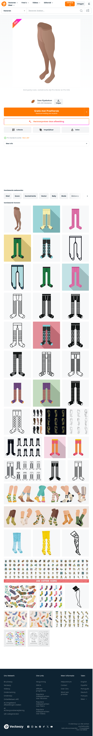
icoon (17, 196)
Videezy (7, 689)
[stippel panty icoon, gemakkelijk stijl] (75, 335)
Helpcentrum (66, 682)
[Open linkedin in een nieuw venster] (36, 727)
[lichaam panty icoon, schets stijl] (75, 364)
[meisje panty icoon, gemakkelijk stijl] (75, 306)
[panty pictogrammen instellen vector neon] (55, 422)
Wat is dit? (25, 138)
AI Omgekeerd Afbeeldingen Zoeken (12, 704)
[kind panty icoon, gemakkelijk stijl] (55, 471)
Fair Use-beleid (80, 730)
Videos (35, 2)
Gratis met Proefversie (46, 111)
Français (82, 696)
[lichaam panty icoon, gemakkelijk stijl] (46, 306)
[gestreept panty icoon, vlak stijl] (17, 248)
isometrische (30, 196)
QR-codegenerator (11, 714)
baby (54, 196)
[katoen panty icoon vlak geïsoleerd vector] (17, 393)
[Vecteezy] (3, 3)
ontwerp (75, 196)
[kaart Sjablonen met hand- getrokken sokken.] (15, 638)
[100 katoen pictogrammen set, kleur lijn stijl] (46, 570)
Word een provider (65, 693)
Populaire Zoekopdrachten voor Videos (42, 711)
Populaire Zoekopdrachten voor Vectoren (42, 696)
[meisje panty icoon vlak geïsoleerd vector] (75, 219)
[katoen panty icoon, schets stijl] (17, 422)
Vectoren (12, 2)
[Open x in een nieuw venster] (48, 727)
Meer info (9, 143)
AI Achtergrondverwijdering (14, 709)
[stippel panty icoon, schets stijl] (17, 335)
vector (44, 196)
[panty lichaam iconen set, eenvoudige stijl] (23, 447)
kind (8, 196)
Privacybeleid (82, 728)
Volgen (58, 103)
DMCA (38, 685)
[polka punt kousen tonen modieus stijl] (75, 543)
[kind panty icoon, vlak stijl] (55, 447)
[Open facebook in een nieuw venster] (28, 727)
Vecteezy (7, 685)
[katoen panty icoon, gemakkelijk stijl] (75, 393)
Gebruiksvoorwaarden (68, 728)
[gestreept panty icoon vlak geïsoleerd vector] (46, 277)
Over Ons (65, 689)
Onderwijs (8, 696)
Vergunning (41, 682)
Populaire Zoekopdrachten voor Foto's (42, 704)
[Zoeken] (81, 10)
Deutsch (82, 692)
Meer (10, 5)
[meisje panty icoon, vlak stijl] (75, 277)
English (82, 682)
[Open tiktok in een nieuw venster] (44, 727)
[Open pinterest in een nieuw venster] (40, 727)
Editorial (47, 2)
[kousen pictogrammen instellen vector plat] (72, 619)
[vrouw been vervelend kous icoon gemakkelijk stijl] (77, 596)
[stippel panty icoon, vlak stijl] (46, 335)
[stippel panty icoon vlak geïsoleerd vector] (46, 248)
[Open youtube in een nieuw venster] (52, 727)
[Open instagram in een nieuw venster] (32, 727)
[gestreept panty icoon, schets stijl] (46, 364)
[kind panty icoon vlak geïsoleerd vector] (78, 447)
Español (82, 685)
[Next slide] (83, 196)
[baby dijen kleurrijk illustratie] (46, 543)
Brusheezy (8, 682)
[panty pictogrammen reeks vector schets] (78, 422)
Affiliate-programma (41, 690)
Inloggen (80, 4)
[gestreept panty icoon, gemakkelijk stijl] (17, 364)
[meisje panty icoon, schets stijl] (17, 306)
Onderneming (9, 692)
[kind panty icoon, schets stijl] (75, 248)
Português (83, 689)
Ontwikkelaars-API (11, 699)
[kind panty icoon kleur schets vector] (17, 277)
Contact (64, 685)
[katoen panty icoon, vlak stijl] (46, 393)
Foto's (24, 2)
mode (63, 196)
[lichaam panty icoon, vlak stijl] (46, 219)
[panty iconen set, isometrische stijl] (37, 422)
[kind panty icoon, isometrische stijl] (17, 219)
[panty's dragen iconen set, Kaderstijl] (23, 471)
